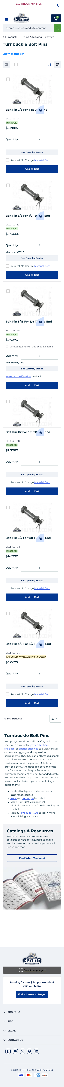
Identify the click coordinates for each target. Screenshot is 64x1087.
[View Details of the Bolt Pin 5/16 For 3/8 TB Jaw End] (32, 301)
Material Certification (18, 376)
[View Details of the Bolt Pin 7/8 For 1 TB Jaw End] (32, 89)
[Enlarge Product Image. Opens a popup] (40, 109)
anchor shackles (28, 748)
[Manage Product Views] (57, 64)
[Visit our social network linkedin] (36, 1051)
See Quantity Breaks (32, 152)
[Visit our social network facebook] (8, 1051)
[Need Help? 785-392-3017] (58, 5)
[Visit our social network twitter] (22, 1051)
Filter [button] (6, 64)
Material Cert (42, 160)
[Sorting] (49, 64)
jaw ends (35, 745)
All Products (10, 36)
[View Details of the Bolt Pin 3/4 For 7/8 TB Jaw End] (32, 517)
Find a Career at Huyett (32, 994)
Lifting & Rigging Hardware (38, 36)
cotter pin (28, 798)
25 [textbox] (53, 718)
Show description (14, 53)
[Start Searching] (57, 28)
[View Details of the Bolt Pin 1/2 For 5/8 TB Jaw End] (32, 411)
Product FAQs (29, 812)
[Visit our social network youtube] (15, 1051)
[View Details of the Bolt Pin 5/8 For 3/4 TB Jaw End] (32, 623)
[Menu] (6, 19)
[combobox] (32, 28)
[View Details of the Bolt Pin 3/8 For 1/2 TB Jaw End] (32, 195)
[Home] (21, 18)
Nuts (13, 798)
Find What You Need (32, 858)
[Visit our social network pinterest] (29, 1051)
